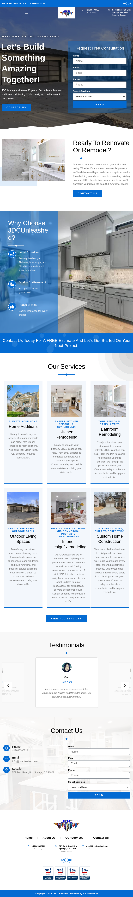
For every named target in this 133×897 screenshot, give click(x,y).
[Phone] (6, 748)
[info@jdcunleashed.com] (83, 846)
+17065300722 (92, 10)
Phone (76, 79)
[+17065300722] (82, 10)
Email (76, 67)
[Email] (6, 759)
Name (76, 55)
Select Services (81, 91)
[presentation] (8, 686)
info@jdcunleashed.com (97, 846)
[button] (26, 12)
